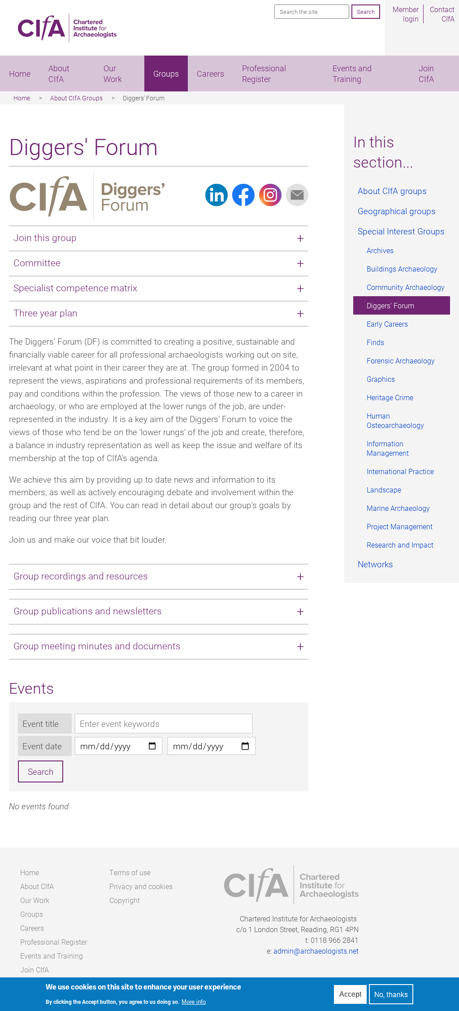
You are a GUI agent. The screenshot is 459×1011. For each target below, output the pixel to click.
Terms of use (130, 872)
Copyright (124, 900)
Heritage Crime (390, 397)
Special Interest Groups (401, 231)
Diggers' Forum (390, 305)
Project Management (400, 526)
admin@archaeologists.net (316, 950)
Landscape (384, 489)
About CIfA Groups (76, 98)
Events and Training (352, 73)
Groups (166, 73)
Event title (40, 723)
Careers (210, 73)
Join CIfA (426, 73)
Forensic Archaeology (401, 360)
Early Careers (387, 323)
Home (19, 73)
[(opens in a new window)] (216, 202)
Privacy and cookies (141, 886)
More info (194, 1001)
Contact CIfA (442, 13)
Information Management (388, 448)
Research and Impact (400, 544)
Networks (375, 564)
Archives (380, 250)
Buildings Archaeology (402, 268)
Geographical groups (397, 210)
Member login (406, 13)
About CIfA (58, 73)
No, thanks (391, 994)
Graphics (381, 379)
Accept (350, 994)
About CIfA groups (392, 190)
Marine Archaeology (398, 508)
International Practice (400, 471)
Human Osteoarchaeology (395, 420)
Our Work (113, 73)
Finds (375, 342)
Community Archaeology (406, 287)
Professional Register (264, 73)
